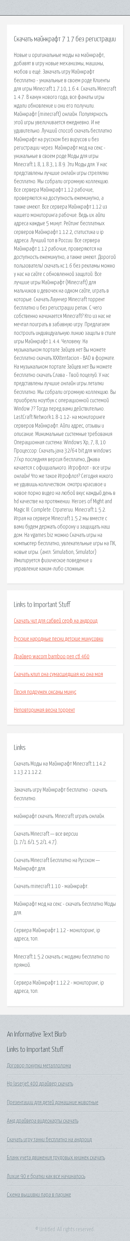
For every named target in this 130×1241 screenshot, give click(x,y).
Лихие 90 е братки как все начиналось (46, 1176)
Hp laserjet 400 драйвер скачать (40, 1084)
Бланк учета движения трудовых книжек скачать (56, 1157)
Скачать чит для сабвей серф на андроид (55, 621)
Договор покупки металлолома (39, 1066)
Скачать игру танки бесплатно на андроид (49, 1139)
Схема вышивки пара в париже (39, 1195)
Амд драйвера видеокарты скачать (42, 1121)
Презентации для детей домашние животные (52, 1102)
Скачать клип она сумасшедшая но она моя (58, 674)
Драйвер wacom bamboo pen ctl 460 (51, 656)
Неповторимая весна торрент (44, 710)
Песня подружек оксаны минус (45, 692)
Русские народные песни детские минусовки (58, 639)
